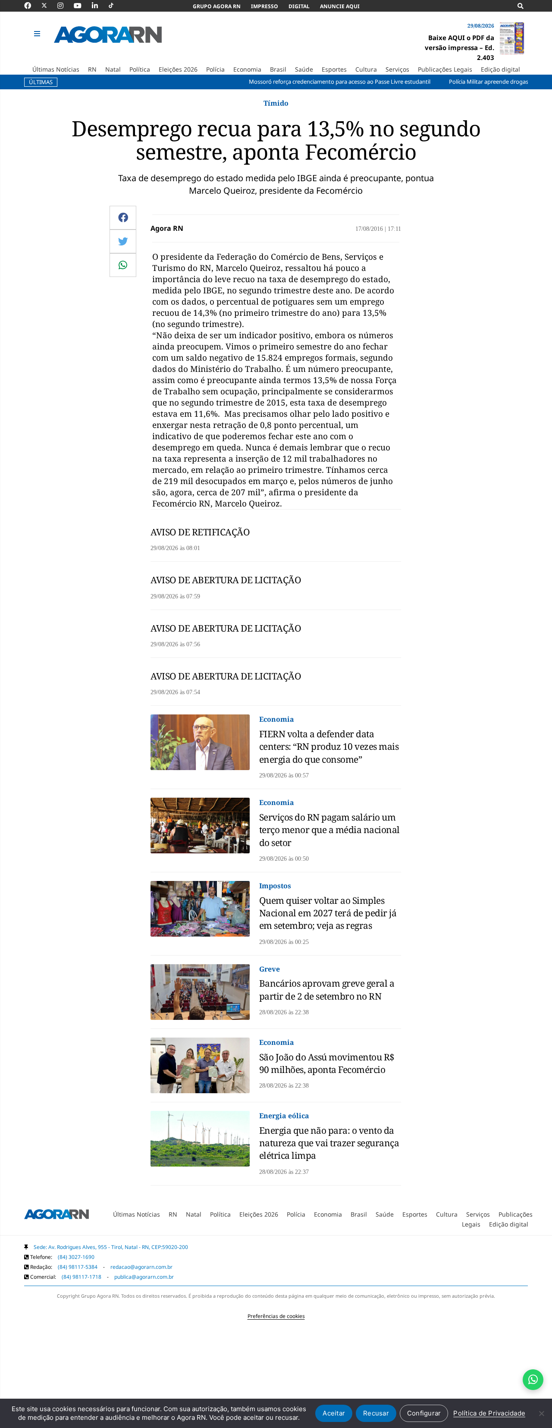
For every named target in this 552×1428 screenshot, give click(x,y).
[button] (38, 34)
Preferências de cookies (276, 1316)
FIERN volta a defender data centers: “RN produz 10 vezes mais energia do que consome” (329, 746)
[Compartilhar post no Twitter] (123, 241)
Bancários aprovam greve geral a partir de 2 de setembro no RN (327, 989)
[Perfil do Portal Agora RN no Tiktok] (115, 5)
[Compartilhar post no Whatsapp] (123, 265)
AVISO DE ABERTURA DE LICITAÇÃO (226, 580)
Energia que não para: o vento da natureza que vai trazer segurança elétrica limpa (329, 1143)
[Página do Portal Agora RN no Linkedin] (99, 5)
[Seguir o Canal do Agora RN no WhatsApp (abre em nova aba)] (533, 1379)
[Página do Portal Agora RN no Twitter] (49, 5)
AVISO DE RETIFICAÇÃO (200, 532)
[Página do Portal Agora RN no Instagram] (64, 5)
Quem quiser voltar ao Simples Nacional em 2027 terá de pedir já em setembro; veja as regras (328, 913)
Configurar (424, 1413)
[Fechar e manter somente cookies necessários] (541, 1413)
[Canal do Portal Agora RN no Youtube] (82, 5)
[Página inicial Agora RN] (56, 1215)
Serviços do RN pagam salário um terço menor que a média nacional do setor (329, 830)
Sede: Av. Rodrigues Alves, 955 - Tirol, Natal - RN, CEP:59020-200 (111, 1247)
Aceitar (334, 1413)
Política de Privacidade (489, 1413)
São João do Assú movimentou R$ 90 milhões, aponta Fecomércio (327, 1063)
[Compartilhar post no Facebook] (123, 217)
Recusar (376, 1413)
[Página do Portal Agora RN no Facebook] (32, 5)
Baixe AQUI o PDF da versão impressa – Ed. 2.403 (459, 47)
